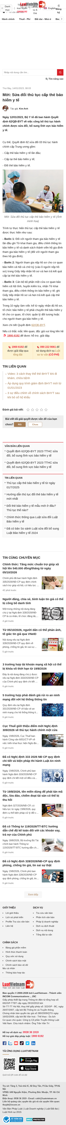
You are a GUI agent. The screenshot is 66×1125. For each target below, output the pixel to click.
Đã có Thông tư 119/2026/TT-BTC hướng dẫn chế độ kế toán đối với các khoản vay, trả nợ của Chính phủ (31, 830)
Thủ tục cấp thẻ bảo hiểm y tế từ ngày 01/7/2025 (31, 485)
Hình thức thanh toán (16, 952)
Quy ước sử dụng (14, 956)
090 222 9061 (48, 347)
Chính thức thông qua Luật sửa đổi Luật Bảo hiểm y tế (32, 519)
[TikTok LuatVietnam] (22, 1043)
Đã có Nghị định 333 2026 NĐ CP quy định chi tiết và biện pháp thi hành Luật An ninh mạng (32, 760)
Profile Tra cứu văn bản (17, 921)
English (51, 8)
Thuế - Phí (24, 19)
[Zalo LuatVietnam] (10, 1043)
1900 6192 (18, 347)
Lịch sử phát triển (14, 917)
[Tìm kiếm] (60, 72)
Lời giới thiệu (12, 913)
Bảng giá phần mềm (16, 947)
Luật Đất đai (51, 1108)
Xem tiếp (33, 894)
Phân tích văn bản (45, 917)
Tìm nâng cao (55, 78)
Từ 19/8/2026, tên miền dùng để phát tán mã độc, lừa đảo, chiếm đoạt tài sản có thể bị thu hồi (32, 795)
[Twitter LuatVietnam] (27, 1043)
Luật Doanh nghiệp (34, 1108)
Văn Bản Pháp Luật (12, 1108)
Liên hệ (9, 926)
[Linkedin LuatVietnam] (33, 1043)
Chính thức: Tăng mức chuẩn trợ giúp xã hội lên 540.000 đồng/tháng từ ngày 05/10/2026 (31, 568)
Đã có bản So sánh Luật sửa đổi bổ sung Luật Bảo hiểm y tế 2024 (33, 531)
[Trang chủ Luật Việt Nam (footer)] (33, 984)
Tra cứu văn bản (44, 913)
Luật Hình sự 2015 (12, 1112)
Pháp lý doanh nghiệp (47, 921)
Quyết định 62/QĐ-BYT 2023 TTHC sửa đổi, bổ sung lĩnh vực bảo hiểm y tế (32, 453)
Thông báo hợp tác (15, 972)
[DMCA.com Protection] (35, 1120)
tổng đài (17, 354)
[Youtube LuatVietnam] (16, 1043)
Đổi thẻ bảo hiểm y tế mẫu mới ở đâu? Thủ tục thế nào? (31, 508)
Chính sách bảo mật (16, 960)
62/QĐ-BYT (38, 325)
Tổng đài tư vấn (44, 934)
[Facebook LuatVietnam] (4, 1043)
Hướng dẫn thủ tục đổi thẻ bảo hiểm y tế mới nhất (32, 496)
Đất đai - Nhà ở (43, 19)
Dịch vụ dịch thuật (45, 926)
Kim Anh (23, 108)
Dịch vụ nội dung (44, 930)
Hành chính (8, 19)
